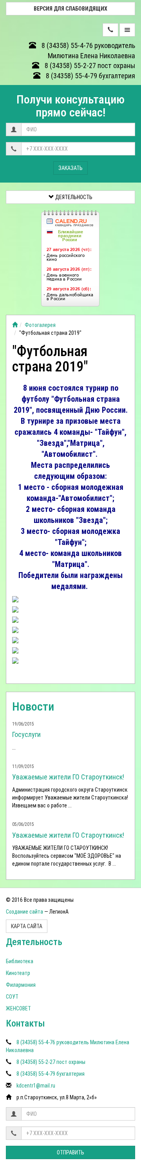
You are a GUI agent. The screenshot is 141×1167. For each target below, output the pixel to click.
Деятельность (73, 197)
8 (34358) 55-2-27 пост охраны (89, 65)
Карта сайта (26, 926)
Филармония (21, 985)
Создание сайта (24, 911)
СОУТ (12, 996)
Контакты (25, 1023)
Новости (33, 706)
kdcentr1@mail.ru (35, 1085)
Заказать (70, 168)
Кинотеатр (18, 973)
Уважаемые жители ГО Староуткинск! (68, 777)
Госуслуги (26, 734)
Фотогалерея (40, 325)
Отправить (70, 1152)
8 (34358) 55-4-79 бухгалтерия (89, 76)
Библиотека (19, 961)
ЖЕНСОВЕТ (18, 1008)
